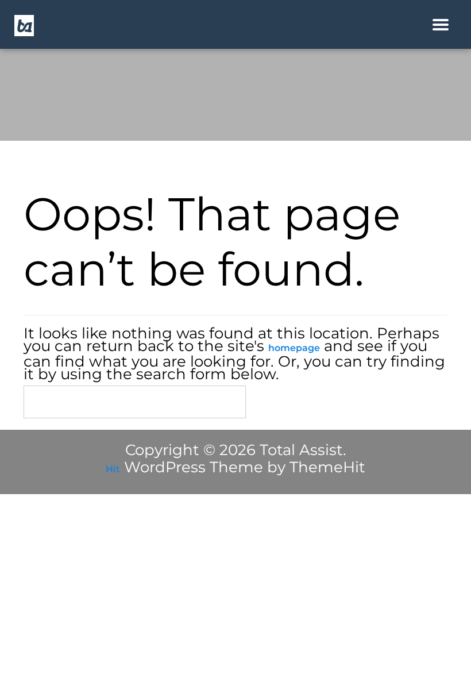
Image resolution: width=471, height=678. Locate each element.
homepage (294, 347)
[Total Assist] (24, 25)
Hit (113, 469)
